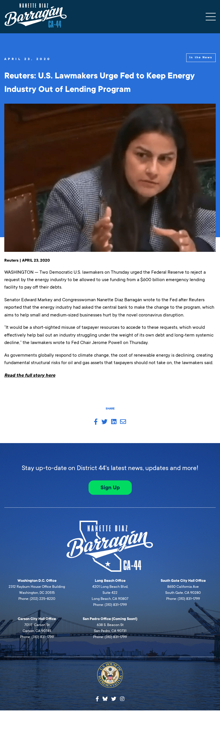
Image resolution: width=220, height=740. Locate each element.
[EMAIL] (123, 422)
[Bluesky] (105, 698)
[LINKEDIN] (113, 422)
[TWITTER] (104, 422)
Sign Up (110, 487)
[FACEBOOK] (96, 422)
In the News (200, 57)
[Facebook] (97, 699)
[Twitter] (113, 699)
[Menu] (211, 16)
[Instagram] (122, 699)
